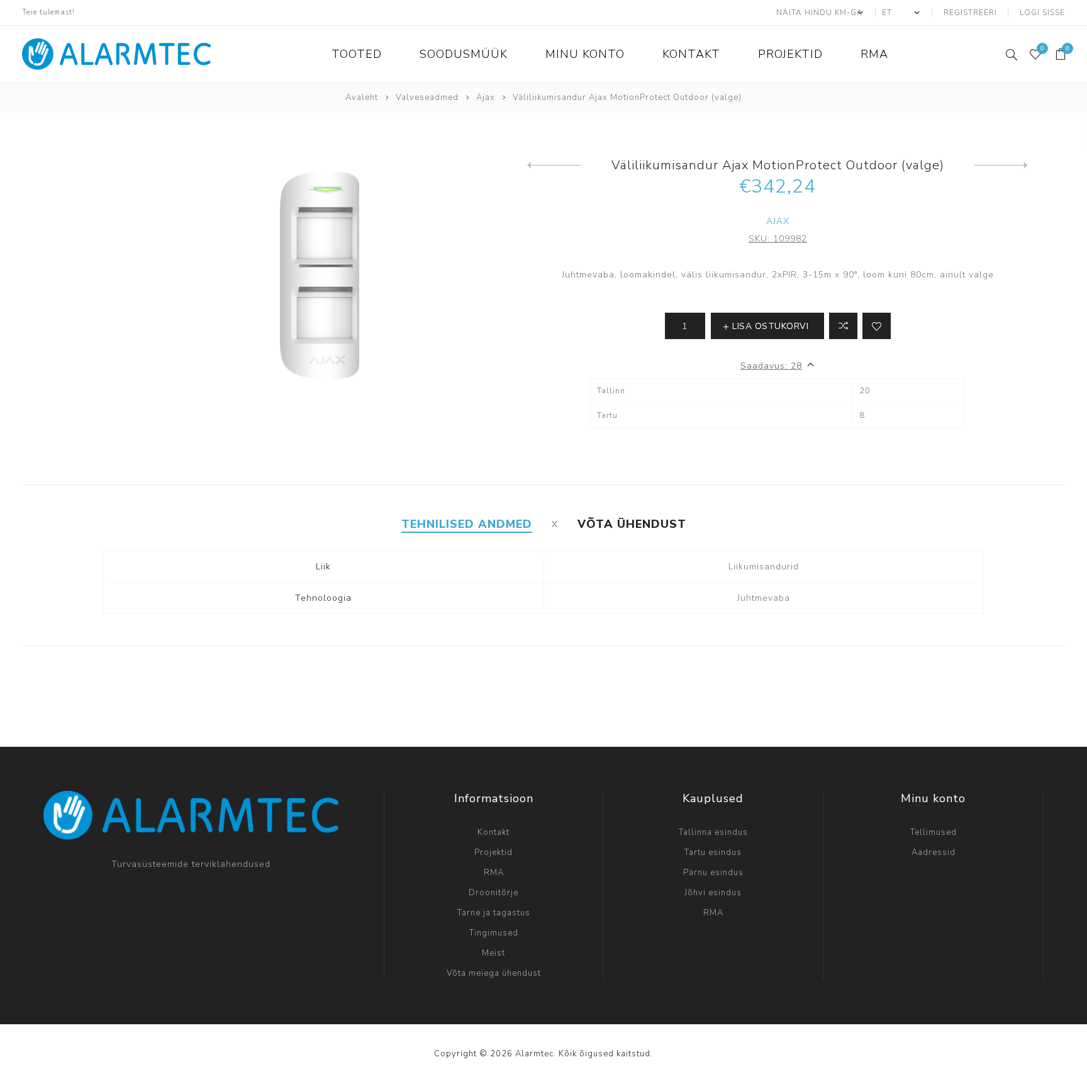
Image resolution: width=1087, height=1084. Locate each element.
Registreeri (970, 13)
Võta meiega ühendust (494, 973)
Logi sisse (1042, 13)
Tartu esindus (713, 852)
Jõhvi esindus (713, 892)
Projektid (493, 852)
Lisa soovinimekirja (876, 326)
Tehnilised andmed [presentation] (466, 524)
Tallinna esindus (713, 832)
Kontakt (493, 832)
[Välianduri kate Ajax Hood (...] (554, 165)
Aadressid (933, 852)
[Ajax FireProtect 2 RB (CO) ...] (1001, 165)
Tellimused (933, 832)
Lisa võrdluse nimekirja (843, 326)
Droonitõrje (493, 892)
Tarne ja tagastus (493, 913)
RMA (494, 872)
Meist (493, 953)
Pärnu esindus (713, 872)
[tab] (467, 524)
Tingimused (493, 933)
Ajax (777, 221)
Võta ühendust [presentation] (631, 524)
